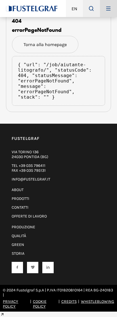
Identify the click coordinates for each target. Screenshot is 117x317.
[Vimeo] (33, 267)
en (74, 8)
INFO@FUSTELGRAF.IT (31, 179)
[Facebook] (17, 267)
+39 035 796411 (32, 165)
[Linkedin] (48, 267)
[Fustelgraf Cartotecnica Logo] (32, 8)
